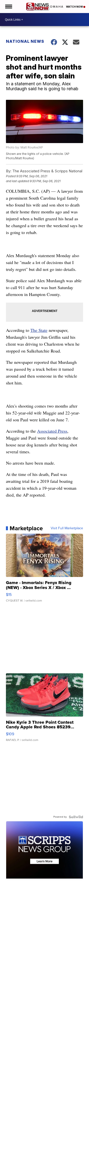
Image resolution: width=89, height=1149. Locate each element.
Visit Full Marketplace (67, 528)
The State (38, 330)
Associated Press (52, 431)
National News (25, 41)
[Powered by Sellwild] (76, 817)
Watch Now (74, 6)
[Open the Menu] (8, 6)
